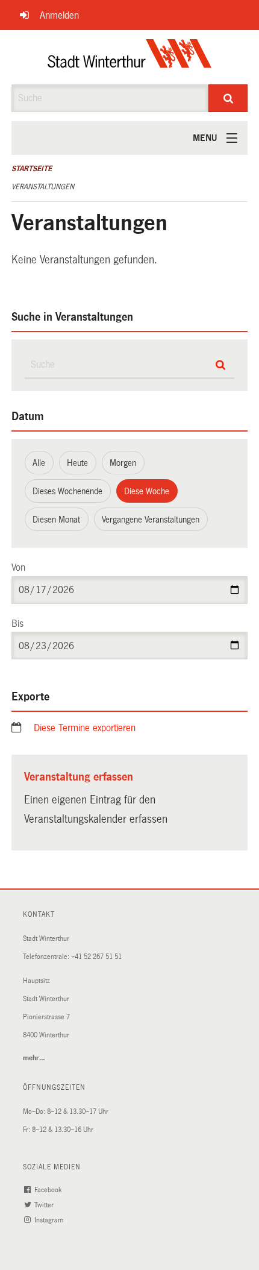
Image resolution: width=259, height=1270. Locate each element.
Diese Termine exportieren (85, 728)
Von (18, 567)
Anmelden (59, 15)
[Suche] (228, 98)
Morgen (123, 463)
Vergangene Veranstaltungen (150, 519)
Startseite (31, 169)
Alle (39, 463)
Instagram (50, 1220)
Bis (17, 623)
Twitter (45, 1205)
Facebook (49, 1190)
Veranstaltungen (42, 187)
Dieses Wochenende (67, 491)
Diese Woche (146, 491)
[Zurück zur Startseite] (130, 57)
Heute (77, 463)
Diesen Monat (56, 519)
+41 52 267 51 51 (96, 957)
